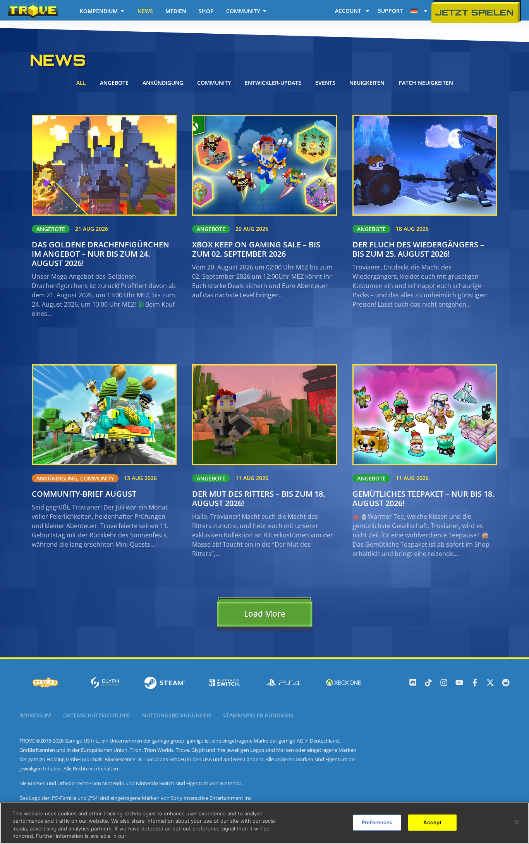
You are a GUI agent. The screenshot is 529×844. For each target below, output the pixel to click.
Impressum (35, 715)
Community (214, 82)
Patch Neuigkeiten (425, 82)
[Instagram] (444, 682)
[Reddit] (506, 682)
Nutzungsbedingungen (176, 715)
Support (390, 10)
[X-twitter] (490, 682)
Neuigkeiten (367, 82)
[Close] (516, 822)
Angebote (114, 82)
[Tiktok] (428, 682)
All (81, 82)
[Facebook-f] (475, 682)
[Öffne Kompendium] (122, 11)
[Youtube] (459, 682)
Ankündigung (163, 82)
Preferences (377, 822)
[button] (264, 615)
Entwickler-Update (273, 82)
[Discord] (413, 682)
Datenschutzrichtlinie (96, 715)
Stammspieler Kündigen (258, 715)
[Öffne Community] (264, 11)
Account (348, 10)
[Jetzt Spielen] (476, 11)
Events (325, 82)
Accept (432, 822)
